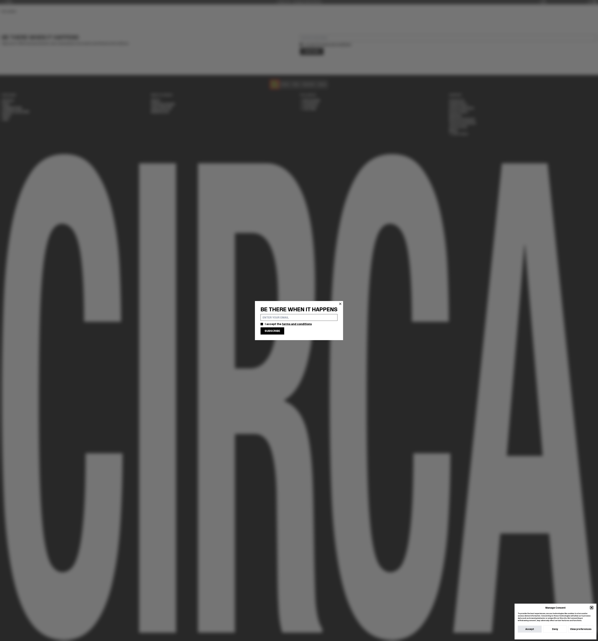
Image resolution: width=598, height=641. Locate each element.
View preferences (580, 629)
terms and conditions (297, 324)
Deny (555, 629)
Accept (529, 629)
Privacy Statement (561, 636)
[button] (591, 607)
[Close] (340, 304)
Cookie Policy (546, 636)
